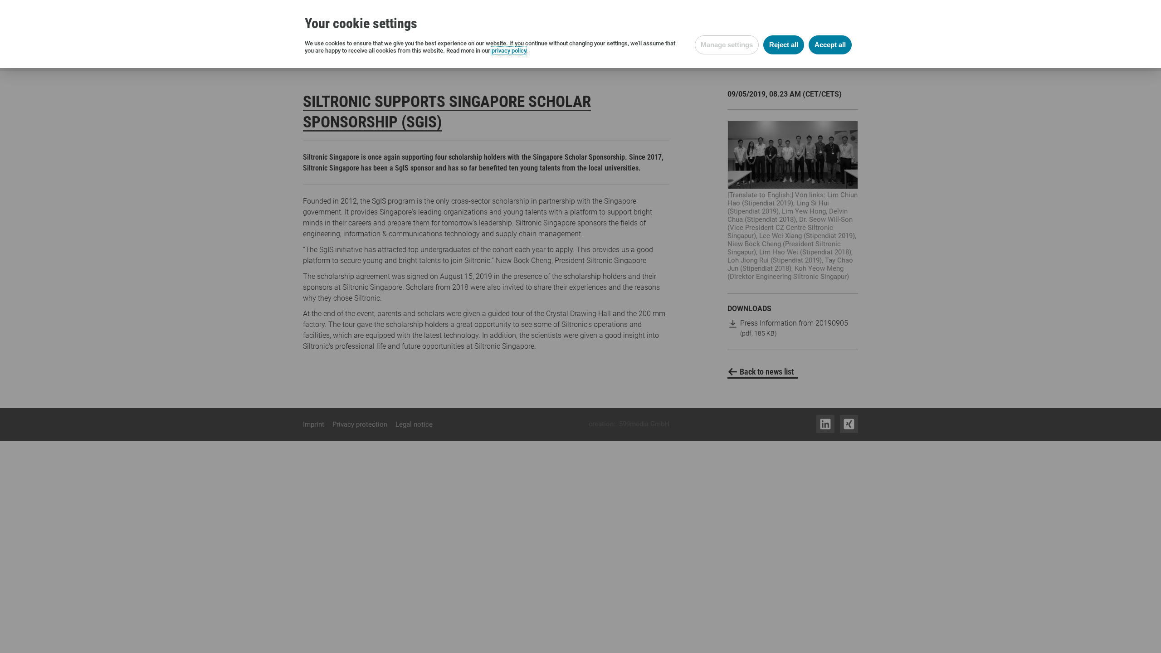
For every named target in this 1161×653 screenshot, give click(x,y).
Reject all (783, 45)
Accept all (830, 45)
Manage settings (727, 45)
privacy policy (509, 50)
